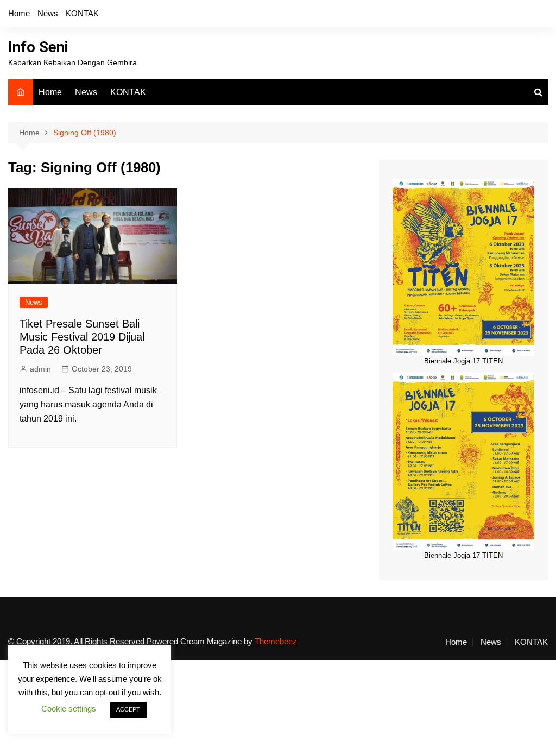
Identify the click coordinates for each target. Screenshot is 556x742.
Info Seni (38, 47)
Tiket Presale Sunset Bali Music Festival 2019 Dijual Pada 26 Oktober (82, 337)
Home (19, 13)
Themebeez (276, 641)
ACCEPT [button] (128, 709)
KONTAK (82, 13)
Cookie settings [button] (68, 708)
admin (40, 368)
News (47, 13)
